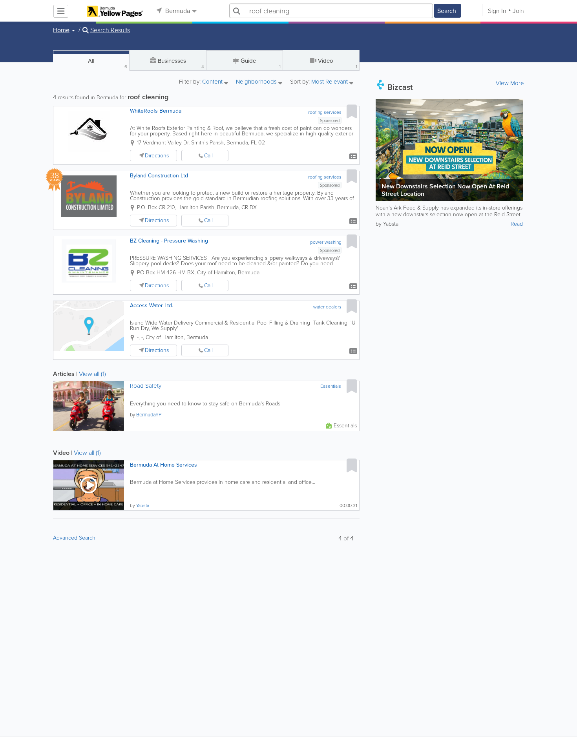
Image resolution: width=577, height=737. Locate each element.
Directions (157, 156)
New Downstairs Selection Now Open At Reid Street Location (445, 189)
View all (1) (92, 373)
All (107, 63)
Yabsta (142, 505)
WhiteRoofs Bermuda (155, 111)
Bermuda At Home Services (163, 465)
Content (213, 82)
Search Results (110, 30)
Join (518, 10)
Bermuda (177, 10)
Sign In (497, 10)
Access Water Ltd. (151, 305)
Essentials (330, 386)
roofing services (324, 112)
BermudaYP (148, 414)
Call (208, 156)
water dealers (327, 306)
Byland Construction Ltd (159, 175)
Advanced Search (74, 537)
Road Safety (145, 386)
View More (510, 83)
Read (517, 224)
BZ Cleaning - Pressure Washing (169, 241)
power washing (325, 242)
